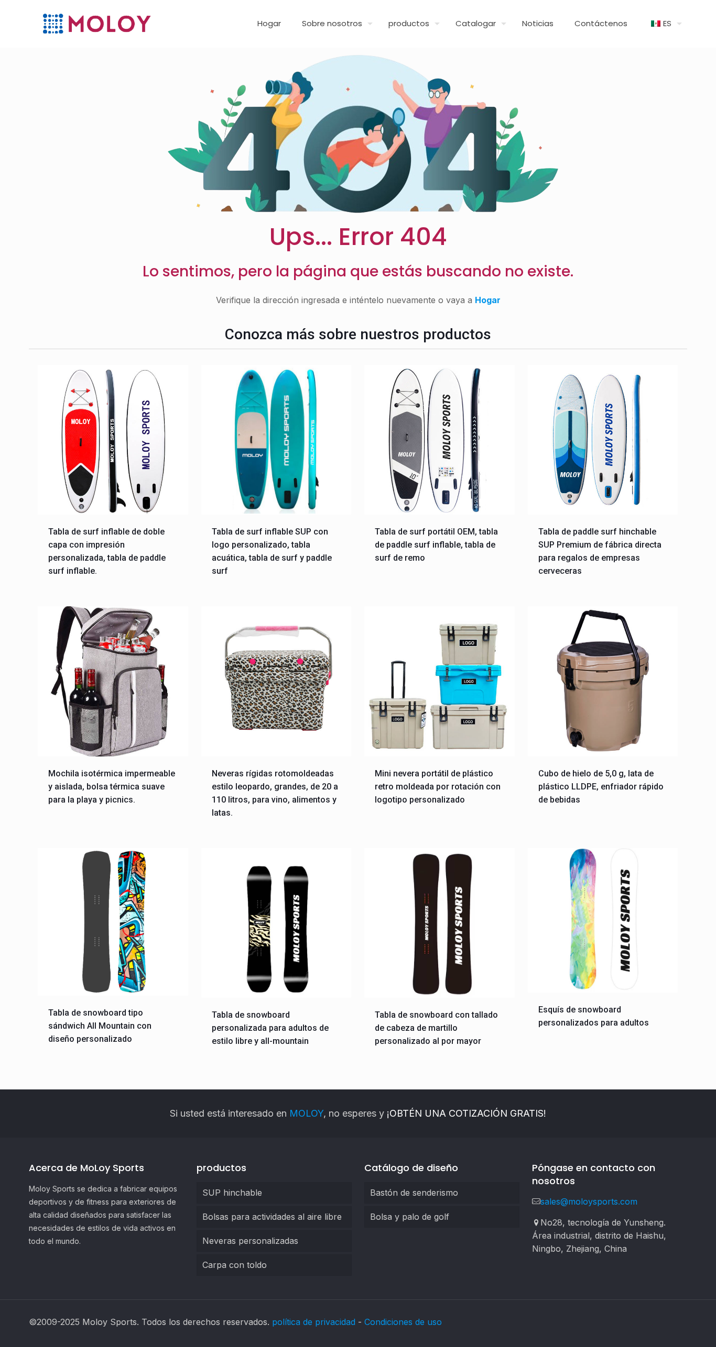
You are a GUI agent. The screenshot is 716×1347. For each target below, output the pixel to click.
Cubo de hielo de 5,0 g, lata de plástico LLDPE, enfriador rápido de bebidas (601, 787)
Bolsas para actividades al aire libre (272, 1216)
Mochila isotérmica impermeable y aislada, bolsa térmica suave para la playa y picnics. (111, 787)
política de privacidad (313, 1322)
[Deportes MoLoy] (96, 23)
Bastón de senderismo (414, 1192)
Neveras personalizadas (250, 1240)
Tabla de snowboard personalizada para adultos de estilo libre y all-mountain (270, 1028)
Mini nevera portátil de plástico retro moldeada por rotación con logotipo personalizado (438, 787)
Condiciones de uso (403, 1322)
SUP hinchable (232, 1192)
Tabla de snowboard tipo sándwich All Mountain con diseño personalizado (99, 1026)
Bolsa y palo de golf (409, 1216)
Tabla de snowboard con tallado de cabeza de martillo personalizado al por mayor (436, 1028)
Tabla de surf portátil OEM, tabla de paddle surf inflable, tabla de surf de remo (436, 545)
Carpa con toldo (234, 1265)
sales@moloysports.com (588, 1201)
